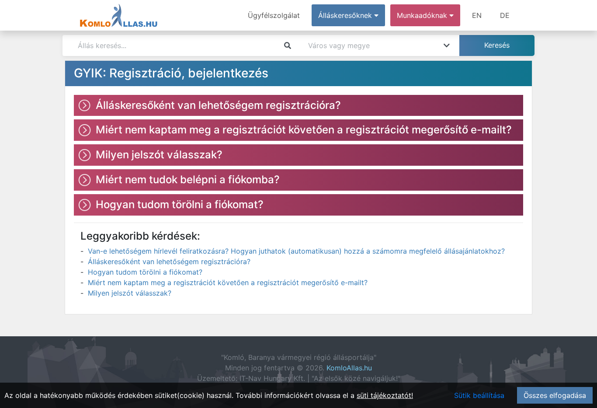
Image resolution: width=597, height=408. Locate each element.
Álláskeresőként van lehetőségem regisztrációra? (169, 261)
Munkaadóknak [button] (423, 15)
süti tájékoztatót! (385, 395)
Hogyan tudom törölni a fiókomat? (145, 272)
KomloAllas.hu (349, 367)
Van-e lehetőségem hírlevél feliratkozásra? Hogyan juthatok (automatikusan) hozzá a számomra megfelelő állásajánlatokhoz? (296, 251)
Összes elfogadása (555, 395)
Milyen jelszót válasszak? (129, 293)
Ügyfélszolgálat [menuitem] (274, 15)
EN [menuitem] (477, 15)
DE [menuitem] (505, 15)
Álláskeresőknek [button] (346, 15)
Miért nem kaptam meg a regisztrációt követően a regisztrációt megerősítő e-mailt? (228, 282)
